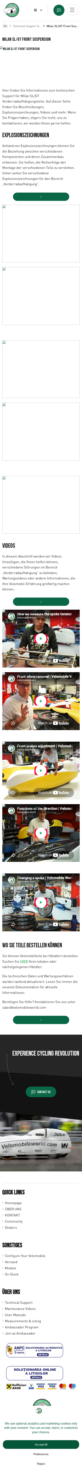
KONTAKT (12, 1215)
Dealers (11, 1227)
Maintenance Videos (20, 1308)
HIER (24, 961)
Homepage (13, 1203)
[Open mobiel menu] (72, 10)
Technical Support (19, 1302)
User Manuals (15, 1315)
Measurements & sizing (23, 1321)
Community (14, 1221)
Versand (11, 1262)
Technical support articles (30, 26)
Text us (58, 10)
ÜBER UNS (13, 1209)
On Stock (12, 1274)
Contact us (44, 1092)
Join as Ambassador (20, 1333)
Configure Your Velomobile (25, 1256)
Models (10, 1268)
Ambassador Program (22, 1327)
